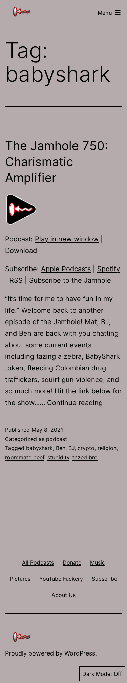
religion (107, 448)
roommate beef (24, 457)
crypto (86, 448)
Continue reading (75, 403)
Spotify (108, 269)
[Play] (22, 209)
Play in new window (67, 239)
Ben (60, 448)
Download (21, 250)
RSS (16, 280)
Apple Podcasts (66, 269)
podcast (56, 439)
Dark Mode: (97, 673)
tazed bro (85, 457)
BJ (71, 448)
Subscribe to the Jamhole (70, 280)
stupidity (58, 457)
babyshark (39, 448)
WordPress (79, 653)
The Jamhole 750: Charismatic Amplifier (56, 161)
